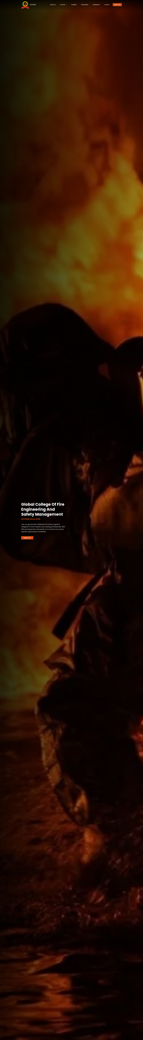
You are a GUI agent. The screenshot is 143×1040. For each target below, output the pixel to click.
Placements (84, 4)
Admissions (96, 4)
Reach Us (27, 538)
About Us (53, 4)
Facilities (73, 4)
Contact (106, 4)
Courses (62, 4)
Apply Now (117, 4)
